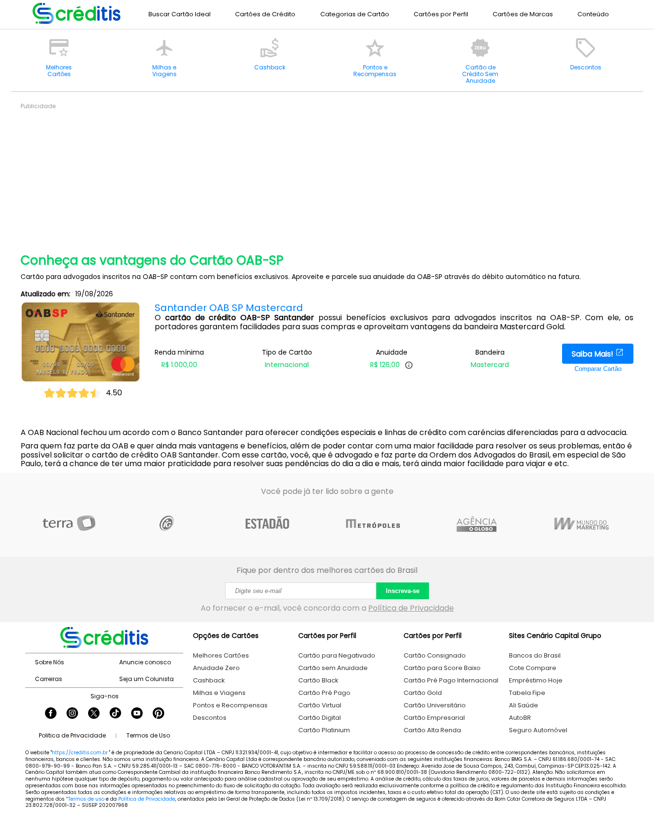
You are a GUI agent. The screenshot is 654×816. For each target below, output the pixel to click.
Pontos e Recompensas (230, 705)
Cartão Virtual (319, 705)
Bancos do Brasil (535, 655)
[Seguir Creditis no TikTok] (115, 714)
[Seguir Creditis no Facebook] (50, 714)
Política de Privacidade (411, 608)
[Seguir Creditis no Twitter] (94, 714)
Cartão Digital (319, 717)
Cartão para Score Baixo (442, 667)
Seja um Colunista (146, 679)
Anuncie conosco (145, 662)
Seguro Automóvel (538, 730)
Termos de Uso (148, 735)
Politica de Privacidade (72, 735)
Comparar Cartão (598, 368)
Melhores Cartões (221, 655)
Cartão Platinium (324, 730)
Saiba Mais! (593, 353)
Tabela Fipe (527, 692)
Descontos (209, 717)
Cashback (209, 680)
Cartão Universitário (435, 705)
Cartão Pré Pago (324, 692)
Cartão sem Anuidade (333, 667)
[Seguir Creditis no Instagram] (72, 714)
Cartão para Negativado (336, 655)
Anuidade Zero (216, 667)
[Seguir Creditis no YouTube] (137, 714)
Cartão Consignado (435, 655)
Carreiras (48, 679)
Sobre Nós (49, 662)
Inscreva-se (402, 590)
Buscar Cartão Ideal (179, 14)
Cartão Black (318, 680)
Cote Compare (532, 667)
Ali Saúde (523, 705)
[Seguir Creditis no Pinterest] (158, 714)
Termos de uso (86, 799)
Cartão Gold (423, 692)
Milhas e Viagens (219, 692)
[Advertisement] (308, 177)
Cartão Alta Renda (432, 730)
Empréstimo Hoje (536, 680)
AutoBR (520, 717)
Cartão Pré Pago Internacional (451, 680)
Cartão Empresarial (434, 717)
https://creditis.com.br (80, 752)
